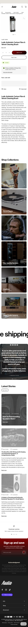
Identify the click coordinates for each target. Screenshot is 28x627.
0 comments (16, 413)
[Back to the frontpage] (2, 12)
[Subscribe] (24, 552)
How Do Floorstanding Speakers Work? (11, 418)
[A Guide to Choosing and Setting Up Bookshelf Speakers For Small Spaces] (14, 483)
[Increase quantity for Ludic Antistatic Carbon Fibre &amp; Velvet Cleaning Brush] (9, 52)
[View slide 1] (12, 379)
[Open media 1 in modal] (24, 18)
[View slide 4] (16, 534)
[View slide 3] (16, 379)
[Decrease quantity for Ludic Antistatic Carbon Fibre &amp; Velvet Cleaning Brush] (3, 52)
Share (4, 89)
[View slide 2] (14, 379)
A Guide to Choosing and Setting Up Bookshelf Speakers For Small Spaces (12, 498)
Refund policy (4, 622)
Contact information (14, 624)
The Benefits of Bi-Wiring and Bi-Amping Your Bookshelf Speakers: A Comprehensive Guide (13, 453)
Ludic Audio (4, 39)
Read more (5, 422)
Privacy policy (10, 622)
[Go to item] (13, 34)
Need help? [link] (24, 89)
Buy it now (14, 57)
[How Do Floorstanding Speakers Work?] (14, 409)
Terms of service (17, 622)
